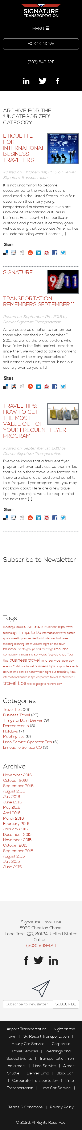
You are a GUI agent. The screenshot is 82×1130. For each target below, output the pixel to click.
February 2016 (16, 823)
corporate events (67, 666)
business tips (45, 666)
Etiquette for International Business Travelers (24, 148)
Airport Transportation (26, 1029)
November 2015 (17, 840)
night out (50, 672)
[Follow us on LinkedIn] (26, 81)
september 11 (67, 677)
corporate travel (47, 677)
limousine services (33, 654)
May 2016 (11, 807)
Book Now (41, 44)
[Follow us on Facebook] (57, 81)
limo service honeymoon (28, 672)
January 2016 (15, 829)
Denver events (16, 725)
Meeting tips (14, 736)
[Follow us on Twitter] (43, 81)
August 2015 (14, 856)
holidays (9, 649)
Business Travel (16, 715)
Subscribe (66, 1004)
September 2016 (18, 785)
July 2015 (11, 861)
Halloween (62, 638)
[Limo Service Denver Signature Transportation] (41, 8)
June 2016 (12, 802)
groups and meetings (39, 649)
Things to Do (29, 632)
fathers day (54, 684)
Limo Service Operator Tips (27, 742)
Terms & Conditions (25, 1107)
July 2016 (11, 796)
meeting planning (13, 644)
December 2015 (17, 834)
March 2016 (13, 818)
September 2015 (18, 850)
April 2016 (12, 813)
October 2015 (15, 845)
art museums (33, 644)
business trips (55, 627)
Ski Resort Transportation (46, 1036)
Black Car (65, 1073)
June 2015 (12, 867)
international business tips (19, 677)
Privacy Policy (62, 1107)
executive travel (30, 627)
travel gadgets (36, 684)
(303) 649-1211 (41, 62)
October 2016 (15, 780)
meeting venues (21, 638)
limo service (51, 660)
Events (21, 649)
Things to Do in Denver (23, 720)
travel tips (14, 683)
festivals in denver (43, 638)
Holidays (10, 731)
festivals (53, 655)
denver (7, 672)
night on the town (54, 644)
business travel (24, 660)
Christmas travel (23, 666)
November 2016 (17, 775)
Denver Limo (38, 1073)
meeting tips (66, 672)
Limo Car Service (56, 1088)
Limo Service (44, 1066)
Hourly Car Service (28, 1043)
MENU (38, 29)
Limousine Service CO (22, 747)
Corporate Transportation (35, 1080)
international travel (54, 633)
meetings (9, 627)
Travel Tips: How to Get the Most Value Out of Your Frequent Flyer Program (34, 421)
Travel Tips (12, 709)
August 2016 (14, 791)
